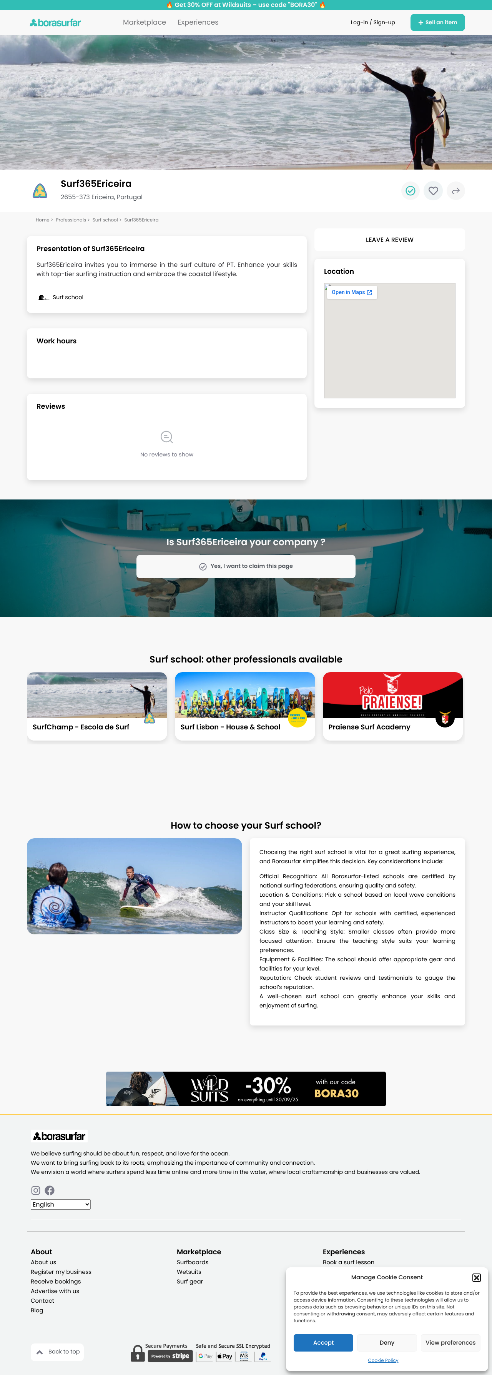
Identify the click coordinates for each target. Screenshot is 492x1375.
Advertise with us (55, 1291)
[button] (476, 1278)
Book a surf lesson (348, 1262)
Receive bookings (56, 1282)
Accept (323, 1343)
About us (43, 1262)
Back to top (64, 1352)
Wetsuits (189, 1272)
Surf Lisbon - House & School (231, 727)
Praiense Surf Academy (370, 727)
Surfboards (192, 1262)
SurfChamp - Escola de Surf (81, 727)
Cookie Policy (383, 1360)
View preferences (450, 1343)
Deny (387, 1343)
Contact (42, 1301)
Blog (37, 1311)
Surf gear (190, 1282)
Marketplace (144, 22)
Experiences (198, 22)
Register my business (61, 1272)
